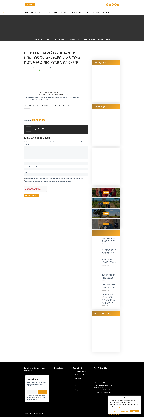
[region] (124, 405)
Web (25, 172)
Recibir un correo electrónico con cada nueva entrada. (41, 184)
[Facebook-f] (107, 4)
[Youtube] (115, 4)
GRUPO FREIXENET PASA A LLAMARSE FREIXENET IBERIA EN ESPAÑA (109, 240)
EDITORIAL (64, 12)
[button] (33, 120)
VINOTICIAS (76, 12)
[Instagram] (110, 4)
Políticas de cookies (120, 407)
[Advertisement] (72, 26)
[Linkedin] (118, 4)
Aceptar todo (134, 411)
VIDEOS (86, 12)
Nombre (27, 161)
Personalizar (114, 411)
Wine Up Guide (38, 39)
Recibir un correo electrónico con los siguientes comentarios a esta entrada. (48, 181)
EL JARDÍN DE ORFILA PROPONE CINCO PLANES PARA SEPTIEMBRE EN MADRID (109, 251)
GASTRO (92, 39)
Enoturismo (70, 39)
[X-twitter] (113, 4)
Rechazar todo (124, 411)
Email (28, 388)
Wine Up (57, 44)
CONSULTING (105, 12)
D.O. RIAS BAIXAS (35, 44)
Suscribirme (42, 392)
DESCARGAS (29, 12)
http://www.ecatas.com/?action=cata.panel (36, 99)
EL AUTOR (95, 12)
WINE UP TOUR (52, 12)
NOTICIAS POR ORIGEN (48, 44)
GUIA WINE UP (39, 12)
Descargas (100, 39)
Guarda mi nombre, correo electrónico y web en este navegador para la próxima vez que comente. (54, 178)
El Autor (108, 39)
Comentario (28, 144)
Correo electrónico (30, 166)
